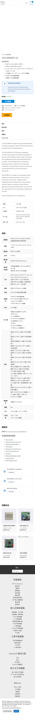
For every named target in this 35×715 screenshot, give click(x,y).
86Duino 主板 (17, 687)
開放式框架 (17, 643)
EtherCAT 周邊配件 (17, 664)
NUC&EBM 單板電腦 (17, 628)
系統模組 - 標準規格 (17, 614)
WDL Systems (9, 439)
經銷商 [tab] (4, 134)
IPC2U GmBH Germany (11, 460)
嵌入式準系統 (17, 677)
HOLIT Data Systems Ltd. (12, 451)
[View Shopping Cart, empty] (31, 3)
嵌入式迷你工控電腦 (17, 672)
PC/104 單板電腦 (6, 54)
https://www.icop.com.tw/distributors (16, 431)
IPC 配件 (17, 633)
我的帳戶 (17, 586)
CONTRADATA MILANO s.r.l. (13, 444)
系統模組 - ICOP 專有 (17, 612)
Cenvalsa (8, 453)
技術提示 (17, 604)
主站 (17, 657)
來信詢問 (6, 115)
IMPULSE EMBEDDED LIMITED (13, 456)
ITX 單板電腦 (17, 626)
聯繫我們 (17, 590)
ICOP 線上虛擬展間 (17, 600)
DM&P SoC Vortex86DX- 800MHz (12, 108)
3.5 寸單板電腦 (17, 619)
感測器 (17, 691)
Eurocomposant (10, 458)
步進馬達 (17, 694)
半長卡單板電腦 (17, 623)
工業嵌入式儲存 (17, 630)
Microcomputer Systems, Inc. (13, 442)
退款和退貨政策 (17, 597)
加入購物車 (8, 101)
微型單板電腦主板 (17, 621)
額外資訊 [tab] (4, 127)
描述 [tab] (3, 123)
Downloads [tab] (5, 138)
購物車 (17, 588)
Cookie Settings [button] (7, 711)
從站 (17, 660)
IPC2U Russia (9, 446)
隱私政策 (17, 595)
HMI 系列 (17, 645)
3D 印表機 (17, 689)
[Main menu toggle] (26, 3)
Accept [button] (16, 711)
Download (11, 472)
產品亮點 (17, 602)
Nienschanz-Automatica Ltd (13, 449)
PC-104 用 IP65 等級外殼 (17, 674)
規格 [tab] (3, 131)
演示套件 (17, 662)
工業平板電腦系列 (17, 640)
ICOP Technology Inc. (10, 110)
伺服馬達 (17, 696)
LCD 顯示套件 (17, 647)
